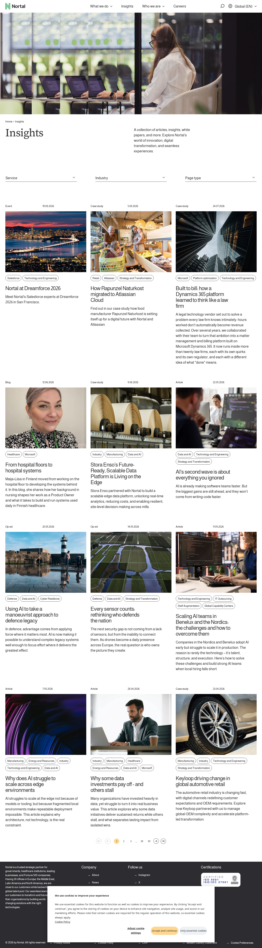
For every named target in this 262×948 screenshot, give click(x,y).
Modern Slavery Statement (201, 942)
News (95, 882)
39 (149, 841)
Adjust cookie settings (135, 930)
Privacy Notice (61, 942)
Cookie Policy (62, 921)
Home (8, 121)
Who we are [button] (151, 6)
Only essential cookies (193, 930)
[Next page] (156, 841)
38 (142, 841)
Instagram (144, 874)
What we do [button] (99, 6)
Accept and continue (164, 930)
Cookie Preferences (242, 942)
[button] (222, 6)
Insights (127, 6)
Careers (179, 6)
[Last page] (163, 841)
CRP (145, 942)
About (95, 874)
